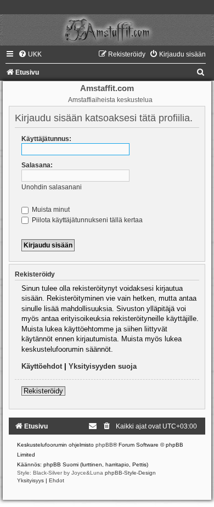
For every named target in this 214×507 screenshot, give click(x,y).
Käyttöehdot (41, 366)
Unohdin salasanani (51, 187)
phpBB (104, 445)
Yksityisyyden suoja (103, 366)
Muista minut (50, 209)
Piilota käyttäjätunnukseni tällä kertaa (86, 220)
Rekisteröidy (43, 391)
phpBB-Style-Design (130, 473)
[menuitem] (30, 54)
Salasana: (37, 165)
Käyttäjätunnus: (46, 139)
